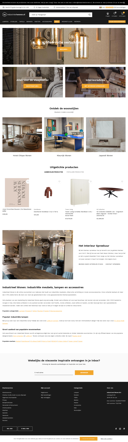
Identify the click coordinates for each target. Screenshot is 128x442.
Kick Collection (18, 336)
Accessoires (47, 21)
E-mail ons (25, 428)
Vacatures (5, 415)
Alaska (18, 341)
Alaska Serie (76, 336)
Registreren (44, 392)
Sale (57, 21)
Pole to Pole (46, 341)
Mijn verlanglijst (45, 397)
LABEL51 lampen (52, 321)
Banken (30, 21)
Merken (77, 21)
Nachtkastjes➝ (32, 86)
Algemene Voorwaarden (9, 397)
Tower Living (72, 341)
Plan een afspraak (117, 21)
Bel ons (9, 428)
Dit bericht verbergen (89, 438)
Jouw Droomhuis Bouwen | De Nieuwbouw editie (16, 210)
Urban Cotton (62, 341)
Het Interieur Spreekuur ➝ (95, 86)
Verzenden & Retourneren (10, 405)
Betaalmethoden (7, 402)
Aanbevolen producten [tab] (53, 172)
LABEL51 (29, 336)
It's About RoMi (35, 341)
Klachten (5, 410)
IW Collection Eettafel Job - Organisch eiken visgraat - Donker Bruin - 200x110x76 (110, 213)
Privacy (4, 400)
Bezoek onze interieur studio (91, 264)
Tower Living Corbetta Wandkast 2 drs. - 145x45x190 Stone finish (79, 213)
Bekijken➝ (64, 49)
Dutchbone (25, 341)
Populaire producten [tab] (75, 172)
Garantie (4, 413)
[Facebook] (116, 429)
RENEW (54, 341)
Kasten (37, 21)
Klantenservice (6, 392)
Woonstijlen (67, 21)
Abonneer (84, 372)
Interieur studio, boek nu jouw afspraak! (14, 395)
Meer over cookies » (106, 438)
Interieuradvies (6, 407)
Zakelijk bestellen (7, 418)
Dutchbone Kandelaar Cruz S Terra (46, 212)
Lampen (5, 21)
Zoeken (89, 14)
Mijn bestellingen (46, 395)
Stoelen (13, 21)
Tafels (21, 21)
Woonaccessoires (56, 311)
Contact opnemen (113, 264)
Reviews (4, 420)
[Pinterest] (124, 429)
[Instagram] (120, 429)
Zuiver (80, 341)
